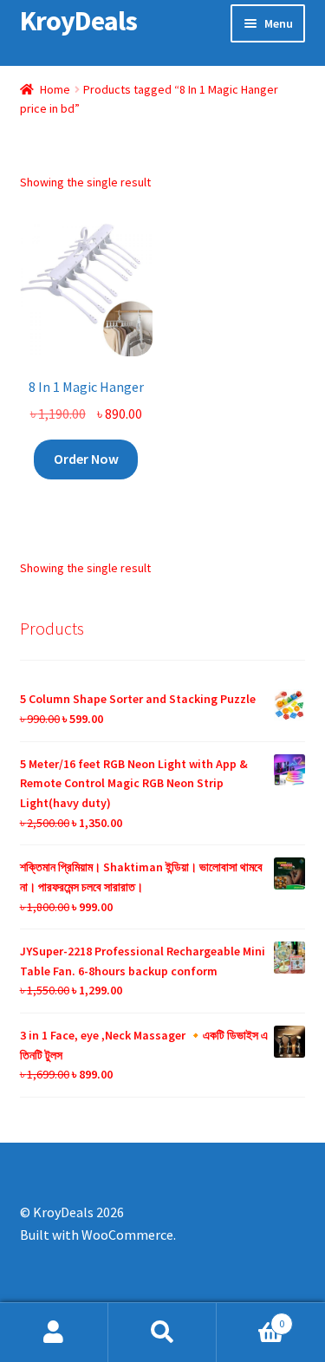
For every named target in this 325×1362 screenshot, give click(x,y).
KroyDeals (78, 20)
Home (55, 89)
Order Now (86, 458)
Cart (250, 1317)
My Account (54, 1332)
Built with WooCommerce (96, 1234)
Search (162, 1332)
